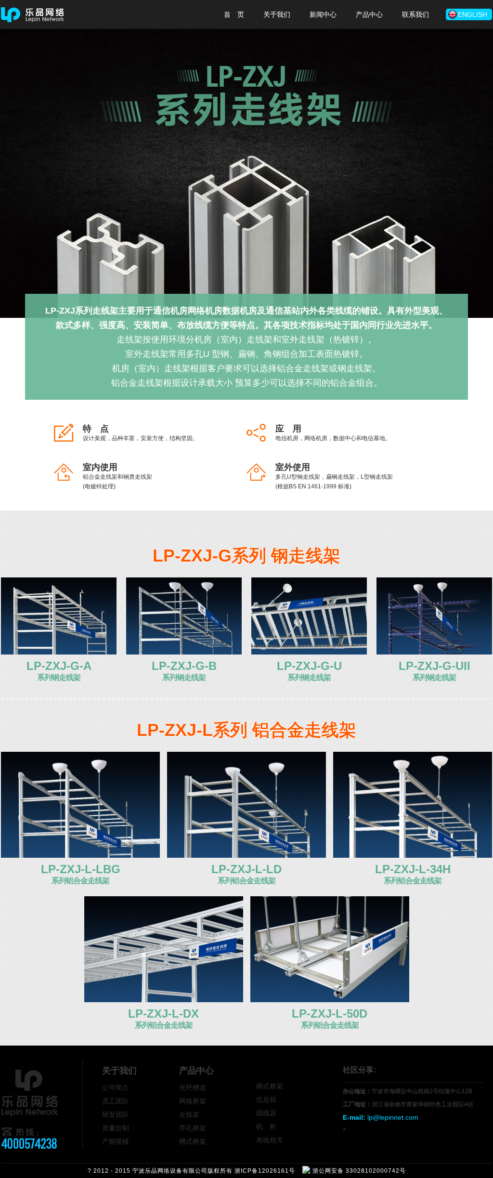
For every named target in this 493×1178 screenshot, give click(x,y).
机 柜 (266, 1126)
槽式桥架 (192, 1141)
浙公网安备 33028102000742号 (359, 1170)
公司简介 (115, 1087)
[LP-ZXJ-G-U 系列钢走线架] (309, 652)
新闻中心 (323, 14)
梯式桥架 (269, 1086)
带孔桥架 (192, 1128)
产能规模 (115, 1141)
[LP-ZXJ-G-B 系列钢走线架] (184, 652)
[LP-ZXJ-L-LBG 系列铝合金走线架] (80, 855)
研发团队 (115, 1114)
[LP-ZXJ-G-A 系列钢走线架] (59, 652)
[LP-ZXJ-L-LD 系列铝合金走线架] (246, 855)
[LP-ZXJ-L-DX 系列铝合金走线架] (163, 1000)
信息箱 (266, 1099)
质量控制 (115, 1128)
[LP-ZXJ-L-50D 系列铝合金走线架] (329, 1000)
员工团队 (115, 1101)
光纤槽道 (192, 1087)
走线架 (189, 1114)
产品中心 (369, 14)
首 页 (234, 14)
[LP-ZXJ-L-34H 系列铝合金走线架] (412, 855)
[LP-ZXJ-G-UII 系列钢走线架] (434, 652)
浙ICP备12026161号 (264, 1170)
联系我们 (415, 14)
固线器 (266, 1113)
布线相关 (269, 1140)
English (472, 14)
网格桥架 (192, 1101)
